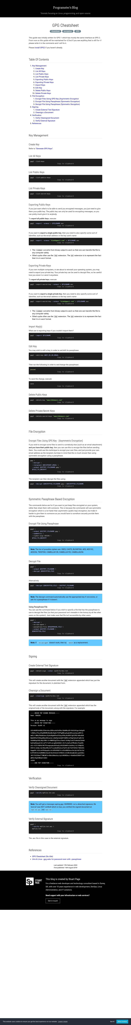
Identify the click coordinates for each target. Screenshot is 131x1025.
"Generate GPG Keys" (44, 148)
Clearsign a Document (44, 112)
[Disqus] (65, 937)
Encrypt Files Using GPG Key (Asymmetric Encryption (57, 99)
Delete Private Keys (43, 93)
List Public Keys (41, 74)
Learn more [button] (63, 1021)
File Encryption (38, 96)
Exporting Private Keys (44, 82)
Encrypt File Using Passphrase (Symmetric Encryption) (57, 101)
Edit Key (38, 88)
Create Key (39, 68)
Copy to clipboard (65, 163)
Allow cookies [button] (122, 1021)
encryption (68, 31)
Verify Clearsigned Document (47, 118)
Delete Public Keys (42, 90)
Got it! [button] (112, 1021)
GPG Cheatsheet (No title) (42, 856)
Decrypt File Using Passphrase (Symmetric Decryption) (57, 104)
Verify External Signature (45, 121)
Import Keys (40, 85)
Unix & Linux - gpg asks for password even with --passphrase (56, 859)
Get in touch (53, 901)
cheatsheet (55, 31)
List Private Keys (42, 77)
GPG (77, 31)
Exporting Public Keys (44, 79)
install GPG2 (40, 48)
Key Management (39, 66)
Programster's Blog (65, 7)
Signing (35, 107)
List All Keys (40, 71)
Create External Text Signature (47, 110)
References (36, 123)
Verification (36, 115)
